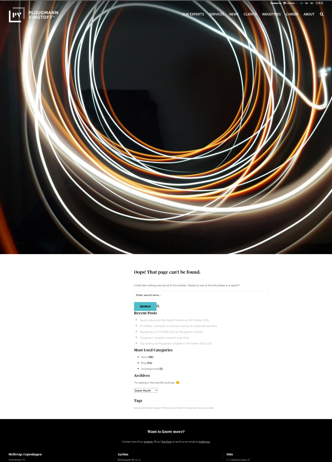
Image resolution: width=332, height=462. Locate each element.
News (233, 14)
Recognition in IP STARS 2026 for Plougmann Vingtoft (171, 331)
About (309, 14)
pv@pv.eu (204, 441)
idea (142, 407)
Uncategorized (150, 368)
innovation (149, 407)
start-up (201, 407)
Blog (143, 363)
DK (306, 3)
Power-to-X (182, 407)
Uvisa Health (209, 407)
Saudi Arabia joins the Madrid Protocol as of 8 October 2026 (174, 320)
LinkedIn (290, 3)
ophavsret (173, 407)
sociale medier (192, 407)
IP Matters (165, 407)
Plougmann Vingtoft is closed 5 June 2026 (164, 337)
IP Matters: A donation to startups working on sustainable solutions (178, 326)
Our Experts (193, 14)
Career (292, 14)
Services (216, 14)
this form (167, 441)
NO (311, 3)
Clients (250, 14)
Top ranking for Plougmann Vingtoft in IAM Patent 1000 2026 (176, 343)
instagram (157, 407)
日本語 (319, 3)
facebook (137, 407)
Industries (271, 14)
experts (148, 441)
